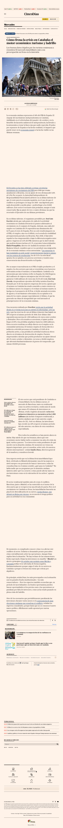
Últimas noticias (54, 28)
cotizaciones (13, 782)
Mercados (9, 25)
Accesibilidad (49, 813)
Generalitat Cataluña (45, 657)
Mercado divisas (11, 28)
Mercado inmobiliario (25, 657)
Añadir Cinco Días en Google (52, 109)
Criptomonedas (46, 28)
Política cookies (23, 813)
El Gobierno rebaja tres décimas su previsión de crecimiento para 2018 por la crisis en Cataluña (9, 413)
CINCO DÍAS (19, 636)
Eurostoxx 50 (40, 9)
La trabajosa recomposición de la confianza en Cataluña (34, 633)
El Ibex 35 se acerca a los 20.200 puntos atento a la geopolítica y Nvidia (32, 33)
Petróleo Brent (27, 9)
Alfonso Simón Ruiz (30, 103)
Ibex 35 (6, 9)
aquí (38, 664)
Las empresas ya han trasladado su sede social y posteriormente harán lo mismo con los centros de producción (31, 253)
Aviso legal (17, 813)
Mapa (24, 815)
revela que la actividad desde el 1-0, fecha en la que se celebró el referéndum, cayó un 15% (31, 309)
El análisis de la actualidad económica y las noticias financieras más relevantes (26, 620)
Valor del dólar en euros (54, 9)
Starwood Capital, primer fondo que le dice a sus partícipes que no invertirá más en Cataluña (34, 644)
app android (49, 782)
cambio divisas (31, 776)
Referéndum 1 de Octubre (13, 657)
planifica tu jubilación (13, 776)
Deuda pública (38, 28)
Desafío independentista (13, 37)
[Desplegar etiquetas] (55, 657)
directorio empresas (50, 776)
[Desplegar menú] (5, 14)
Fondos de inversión (21, 28)
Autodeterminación (35, 657)
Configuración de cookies (32, 813)
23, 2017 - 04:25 (31, 105)
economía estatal (27, 130)
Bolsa (5, 28)
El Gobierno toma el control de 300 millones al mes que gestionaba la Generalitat (10, 430)
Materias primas (30, 28)
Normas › (54, 624)
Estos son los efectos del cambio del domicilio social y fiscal (10, 404)
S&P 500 (16, 9)
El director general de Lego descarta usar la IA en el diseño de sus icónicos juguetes (30, 724)
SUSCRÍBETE (45, 19)
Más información (10, 664)
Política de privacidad (41, 813)
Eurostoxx (10, 747)
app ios (31, 782)
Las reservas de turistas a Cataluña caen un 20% (9, 422)
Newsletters (30, 815)
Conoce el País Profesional (31, 789)
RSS (27, 815)
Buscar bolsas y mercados (11, 740)
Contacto (13, 813)
